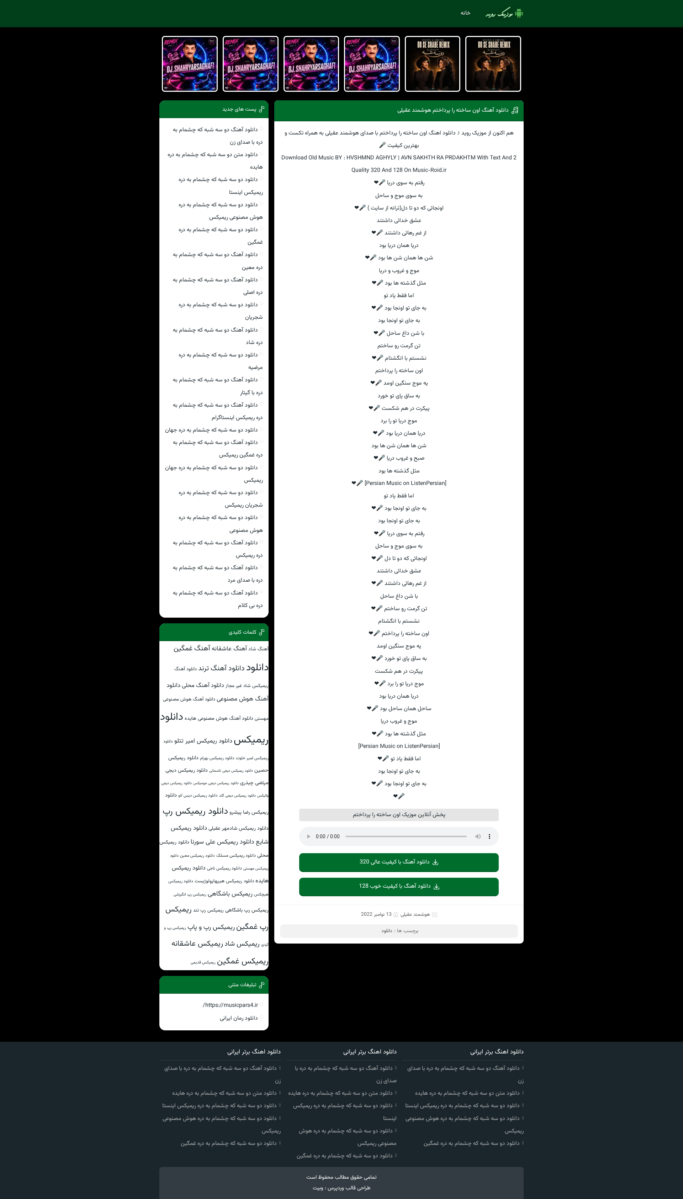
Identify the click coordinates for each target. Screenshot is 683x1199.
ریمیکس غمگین (243, 961)
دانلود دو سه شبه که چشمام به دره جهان (211, 430)
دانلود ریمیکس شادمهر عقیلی (238, 828)
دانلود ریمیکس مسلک (236, 855)
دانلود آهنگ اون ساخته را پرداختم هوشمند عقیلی (453, 110)
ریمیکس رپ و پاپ (211, 927)
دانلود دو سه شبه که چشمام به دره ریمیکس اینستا (462, 1106)
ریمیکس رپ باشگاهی (247, 910)
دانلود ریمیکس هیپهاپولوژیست (224, 881)
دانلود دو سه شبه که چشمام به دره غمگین (472, 1143)
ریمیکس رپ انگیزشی (190, 894)
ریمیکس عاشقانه (197, 944)
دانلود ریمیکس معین (197, 855)
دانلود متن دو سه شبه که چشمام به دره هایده (467, 1093)
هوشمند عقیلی (415, 915)
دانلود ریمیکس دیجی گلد (237, 796)
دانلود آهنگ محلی (203, 685)
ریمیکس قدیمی (203, 962)
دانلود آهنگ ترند (221, 668)
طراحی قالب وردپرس (349, 1188)
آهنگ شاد (258, 649)
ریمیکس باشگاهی (230, 894)
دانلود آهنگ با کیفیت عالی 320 (395, 862)
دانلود (386, 931)
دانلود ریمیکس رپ (195, 811)
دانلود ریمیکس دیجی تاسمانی (231, 771)
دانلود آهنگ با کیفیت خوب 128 (395, 886)
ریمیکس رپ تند (208, 910)
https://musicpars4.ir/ (230, 1005)
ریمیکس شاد (242, 944)
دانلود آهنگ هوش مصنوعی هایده (219, 718)
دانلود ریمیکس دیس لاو (198, 795)
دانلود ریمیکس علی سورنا (222, 842)
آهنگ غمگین (192, 648)
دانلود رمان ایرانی (239, 1018)
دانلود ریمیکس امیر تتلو (203, 741)
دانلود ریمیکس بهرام (217, 758)
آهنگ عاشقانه (229, 649)
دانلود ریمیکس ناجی (224, 868)
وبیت (318, 1188)
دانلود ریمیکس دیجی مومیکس (216, 783)
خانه (466, 13)
